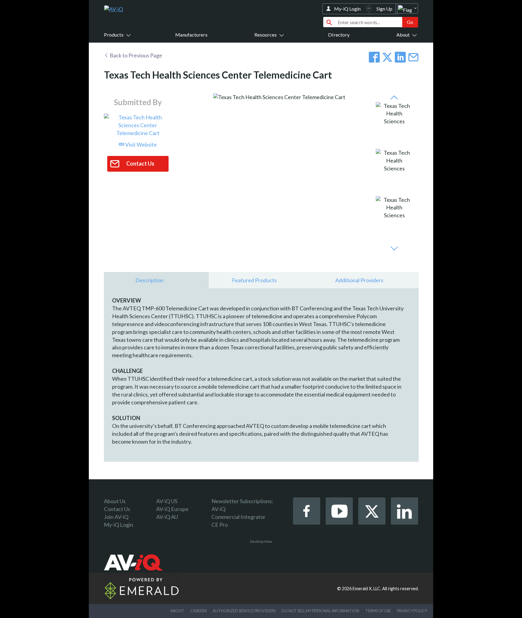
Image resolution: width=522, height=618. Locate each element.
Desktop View (261, 541)
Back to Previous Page (135, 55)
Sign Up (384, 8)
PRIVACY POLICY (412, 610)
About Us (115, 501)
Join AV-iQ (116, 516)
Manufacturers (191, 34)
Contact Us (117, 509)
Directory (339, 34)
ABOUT (177, 610)
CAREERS (198, 610)
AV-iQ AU (167, 516)
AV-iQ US (166, 501)
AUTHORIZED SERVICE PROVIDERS (244, 610)
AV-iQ (218, 509)
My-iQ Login (347, 8)
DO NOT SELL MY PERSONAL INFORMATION (320, 610)
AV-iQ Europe (172, 509)
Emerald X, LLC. (367, 588)
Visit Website (140, 144)
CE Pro (219, 524)
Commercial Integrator (238, 516)
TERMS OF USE (378, 610)
